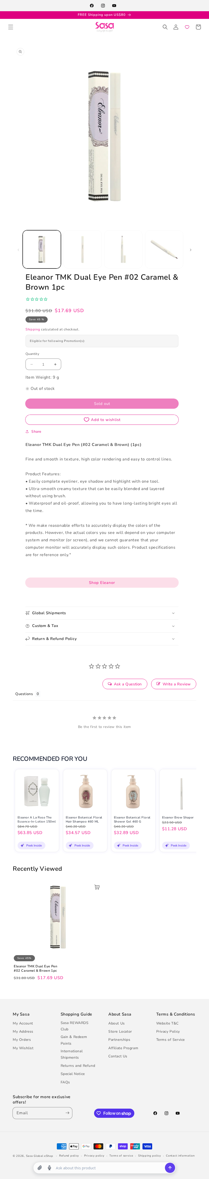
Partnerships (119, 1039)
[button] (10, 27)
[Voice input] (49, 1168)
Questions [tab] (24, 693)
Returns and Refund (78, 1065)
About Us (116, 1023)
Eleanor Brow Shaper (178, 817)
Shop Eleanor (102, 582)
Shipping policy (149, 1156)
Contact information (180, 1156)
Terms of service (121, 1156)
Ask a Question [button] (128, 684)
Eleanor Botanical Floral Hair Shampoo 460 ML (84, 820)
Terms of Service (170, 1039)
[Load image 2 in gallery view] (82, 249)
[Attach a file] (40, 1168)
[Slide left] (18, 249)
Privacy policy (94, 1156)
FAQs (65, 1082)
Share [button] (36, 431)
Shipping (32, 329)
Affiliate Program (123, 1048)
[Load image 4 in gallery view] (164, 249)
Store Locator (120, 1031)
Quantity (32, 354)
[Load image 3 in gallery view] (123, 249)
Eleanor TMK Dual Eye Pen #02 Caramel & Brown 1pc (35, 968)
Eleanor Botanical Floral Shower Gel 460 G (132, 820)
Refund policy (69, 1156)
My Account (23, 1023)
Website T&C (167, 1023)
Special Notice (73, 1073)
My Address (23, 1031)
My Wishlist (23, 1048)
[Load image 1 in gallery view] (42, 249)
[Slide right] (190, 249)
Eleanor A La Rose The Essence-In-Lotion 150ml (37, 820)
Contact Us (117, 1056)
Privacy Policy (168, 1031)
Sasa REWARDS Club (75, 1026)
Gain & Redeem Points (74, 1040)
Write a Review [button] (177, 684)
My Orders (22, 1039)
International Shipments (72, 1054)
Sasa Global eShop (39, 1156)
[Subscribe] (66, 1113)
